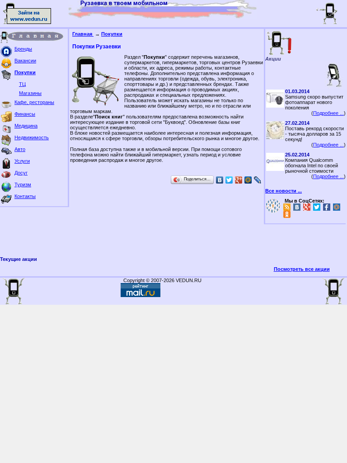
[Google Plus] (239, 180)
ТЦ (22, 84)
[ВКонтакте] (220, 180)
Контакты (25, 196)
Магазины (30, 93)
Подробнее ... (328, 113)
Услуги (22, 161)
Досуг (21, 172)
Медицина (26, 125)
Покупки (25, 72)
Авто (19, 149)
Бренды (23, 49)
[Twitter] (229, 180)
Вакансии (25, 60)
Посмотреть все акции (302, 269)
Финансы (24, 114)
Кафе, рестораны (34, 102)
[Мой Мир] (248, 180)
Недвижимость (31, 137)
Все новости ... (283, 191)
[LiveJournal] (258, 180)
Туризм (22, 184)
